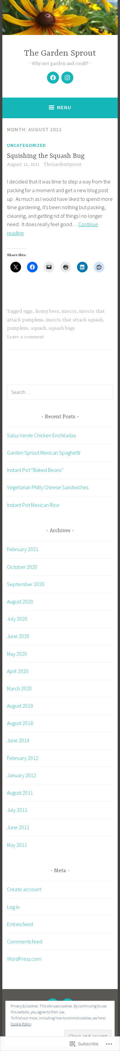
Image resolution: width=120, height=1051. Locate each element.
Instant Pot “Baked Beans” (35, 470)
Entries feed (20, 924)
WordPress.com (24, 958)
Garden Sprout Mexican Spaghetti (43, 452)
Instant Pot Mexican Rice (33, 505)
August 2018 (20, 723)
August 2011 (20, 792)
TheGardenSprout (63, 164)
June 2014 (18, 740)
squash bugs (62, 328)
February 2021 (22, 549)
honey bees (47, 311)
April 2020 (17, 671)
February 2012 (22, 758)
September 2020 (25, 584)
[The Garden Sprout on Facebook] (53, 77)
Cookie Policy (21, 1023)
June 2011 (18, 827)
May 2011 (17, 845)
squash (38, 328)
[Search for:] (60, 392)
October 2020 (22, 566)
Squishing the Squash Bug (46, 156)
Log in (13, 906)
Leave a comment (25, 337)
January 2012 (21, 775)
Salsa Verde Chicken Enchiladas (41, 435)
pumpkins (17, 328)
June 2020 (18, 636)
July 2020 (17, 618)
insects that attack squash (74, 320)
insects (69, 311)
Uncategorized (26, 145)
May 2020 (17, 653)
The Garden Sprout (60, 53)
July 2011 (17, 810)
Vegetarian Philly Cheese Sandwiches (47, 487)
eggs (28, 311)
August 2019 (20, 705)
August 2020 (20, 601)
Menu (64, 107)
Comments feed (24, 941)
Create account (24, 889)
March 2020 (19, 688)
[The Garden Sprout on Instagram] (67, 77)
